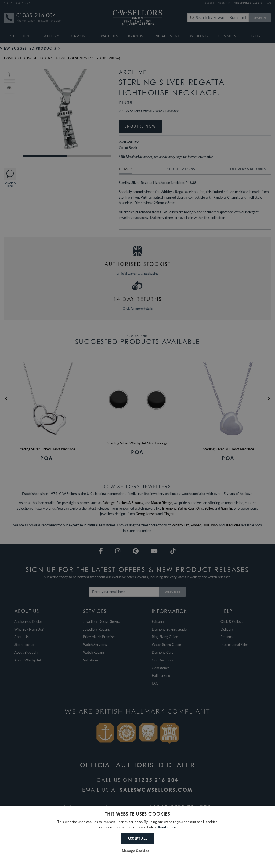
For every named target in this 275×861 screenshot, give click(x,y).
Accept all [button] (138, 838)
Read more (167, 827)
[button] (137, 851)
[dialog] (137, 833)
